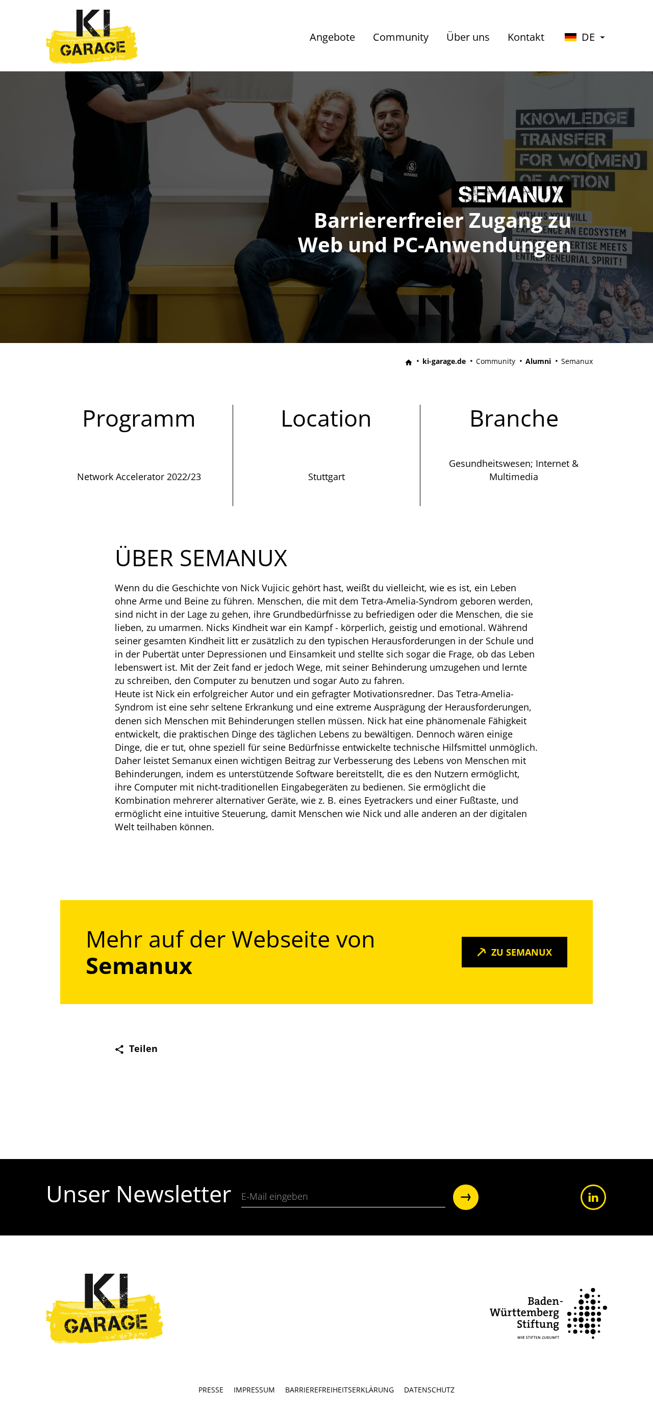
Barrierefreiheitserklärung (339, 1389)
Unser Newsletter (138, 1197)
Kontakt (526, 37)
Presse (210, 1389)
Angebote (332, 37)
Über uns (468, 37)
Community (401, 37)
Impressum (254, 1389)
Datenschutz (429, 1389)
